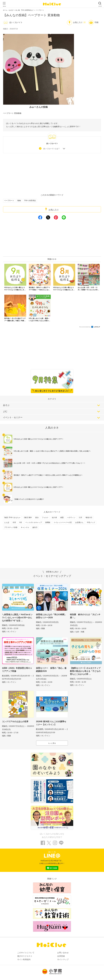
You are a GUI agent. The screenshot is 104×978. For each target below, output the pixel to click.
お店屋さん (79, 522)
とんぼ (6, 522)
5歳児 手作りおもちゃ (12, 517)
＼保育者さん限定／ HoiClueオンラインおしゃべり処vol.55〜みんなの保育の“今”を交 (17, 617)
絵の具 (54, 517)
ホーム (5, 10)
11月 (80, 517)
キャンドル (25, 527)
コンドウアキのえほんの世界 (15, 721)
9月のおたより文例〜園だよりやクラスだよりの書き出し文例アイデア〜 (38, 439)
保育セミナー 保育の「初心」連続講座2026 (51, 669)
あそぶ (6, 405)
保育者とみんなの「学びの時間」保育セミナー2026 (51, 616)
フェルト (45, 517)
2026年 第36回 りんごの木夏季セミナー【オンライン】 (51, 723)
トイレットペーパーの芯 (63, 522)
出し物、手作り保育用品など (24, 10)
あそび (11, 10)
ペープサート (40, 10)
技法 (37, 517)
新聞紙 (47, 522)
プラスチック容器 (10, 527)
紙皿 (62, 517)
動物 (19, 200)
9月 (20, 522)
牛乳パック (91, 522)
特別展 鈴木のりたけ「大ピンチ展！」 (85, 616)
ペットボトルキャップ (33, 522)
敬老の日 (89, 517)
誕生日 (34, 527)
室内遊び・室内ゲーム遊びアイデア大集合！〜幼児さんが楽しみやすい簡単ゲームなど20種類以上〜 (48, 475)
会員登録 (61, 956)
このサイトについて (25, 953)
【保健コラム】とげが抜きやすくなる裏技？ (29, 499)
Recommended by (85, 327)
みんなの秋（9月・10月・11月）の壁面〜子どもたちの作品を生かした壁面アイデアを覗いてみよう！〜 (49, 463)
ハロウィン (71, 517)
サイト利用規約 (24, 959)
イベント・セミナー (12, 417)
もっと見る (52, 743)
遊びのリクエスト (24, 956)
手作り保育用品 (30, 200)
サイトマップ (63, 959)
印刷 (96, 22)
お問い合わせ (63, 953)
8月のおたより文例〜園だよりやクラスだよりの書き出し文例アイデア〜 (38, 487)
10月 (14, 522)
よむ (5, 411)
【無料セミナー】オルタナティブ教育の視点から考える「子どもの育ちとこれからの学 (85, 671)
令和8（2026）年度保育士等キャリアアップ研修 (17, 669)
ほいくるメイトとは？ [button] (51, 149)
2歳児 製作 (28, 517)
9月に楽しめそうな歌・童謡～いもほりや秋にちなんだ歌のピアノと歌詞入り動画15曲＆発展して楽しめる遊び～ (52, 451)
